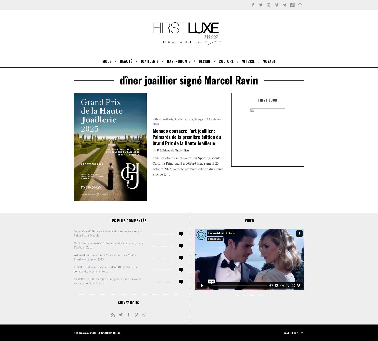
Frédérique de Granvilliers (173, 150)
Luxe (190, 119)
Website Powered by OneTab (105, 332)
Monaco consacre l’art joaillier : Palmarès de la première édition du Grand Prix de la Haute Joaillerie (187, 136)
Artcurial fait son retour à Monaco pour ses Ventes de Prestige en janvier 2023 (107, 257)
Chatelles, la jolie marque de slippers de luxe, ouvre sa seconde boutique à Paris (107, 281)
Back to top (291, 332)
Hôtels (157, 119)
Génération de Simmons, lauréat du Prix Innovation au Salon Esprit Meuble (107, 233)
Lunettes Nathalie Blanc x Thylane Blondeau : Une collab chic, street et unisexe (106, 269)
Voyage (199, 119)
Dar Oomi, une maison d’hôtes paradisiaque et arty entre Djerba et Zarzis (109, 245)
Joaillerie (167, 119)
